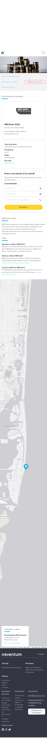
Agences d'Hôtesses (33, 667)
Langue (40, 654)
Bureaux (5, 707)
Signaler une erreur (35, 82)
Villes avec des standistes (11, 667)
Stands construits (8, 87)
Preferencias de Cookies (37, 711)
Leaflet (20, 647)
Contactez (6, 705)
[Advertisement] (23, 24)
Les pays (5, 687)
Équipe (4, 703)
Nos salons (6, 680)
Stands (5, 663)
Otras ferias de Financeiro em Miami (16, 263)
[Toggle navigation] (43, 53)
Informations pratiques (10, 76)
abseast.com (9, 163)
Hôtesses (29, 663)
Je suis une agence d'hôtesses (19, 702)
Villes (4, 685)
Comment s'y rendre (10, 82)
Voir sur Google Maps (12, 643)
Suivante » (23, 207)
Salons (5, 676)
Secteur (5, 683)
